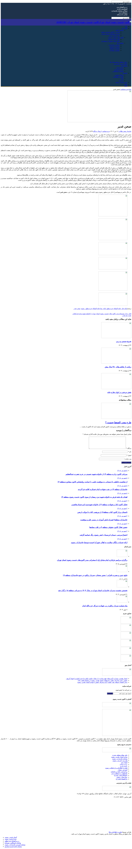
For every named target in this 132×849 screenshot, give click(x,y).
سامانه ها (124, 66)
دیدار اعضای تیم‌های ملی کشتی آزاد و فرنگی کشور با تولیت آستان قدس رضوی (102, 682)
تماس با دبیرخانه (122, 14)
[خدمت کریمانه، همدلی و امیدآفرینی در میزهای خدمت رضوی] (126, 623)
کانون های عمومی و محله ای (110, 41)
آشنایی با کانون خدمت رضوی (110, 32)
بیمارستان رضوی (121, 777)
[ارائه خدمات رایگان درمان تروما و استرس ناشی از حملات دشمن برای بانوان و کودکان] (126, 638)
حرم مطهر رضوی (86, 308)
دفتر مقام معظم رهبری (119, 755)
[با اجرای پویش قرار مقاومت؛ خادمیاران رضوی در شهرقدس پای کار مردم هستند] (126, 631)
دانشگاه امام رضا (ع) (120, 775)
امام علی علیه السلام (120, 308)
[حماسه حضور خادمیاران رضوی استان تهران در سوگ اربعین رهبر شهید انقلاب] (126, 646)
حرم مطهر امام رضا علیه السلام (102, 308)
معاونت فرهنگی (114, 48)
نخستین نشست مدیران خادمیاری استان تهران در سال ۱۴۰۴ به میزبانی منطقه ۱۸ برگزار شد (92, 590)
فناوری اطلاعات (118, 77)
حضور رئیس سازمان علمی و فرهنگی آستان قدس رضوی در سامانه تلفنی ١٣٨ (102, 680)
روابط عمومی (119, 75)
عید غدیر (126, 315)
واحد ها (125, 73)
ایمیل (129, 455)
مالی (121, 78)
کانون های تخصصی (113, 39)
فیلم (126, 86)
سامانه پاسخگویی (117, 71)
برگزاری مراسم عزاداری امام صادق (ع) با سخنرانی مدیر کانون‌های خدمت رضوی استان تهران (92, 560)
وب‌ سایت (128, 459)
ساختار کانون (119, 30)
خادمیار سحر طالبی (124, 131)
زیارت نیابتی (123, 764)
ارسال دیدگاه (97, 131)
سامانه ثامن (119, 67)
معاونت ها (120, 43)
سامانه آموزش (118, 69)
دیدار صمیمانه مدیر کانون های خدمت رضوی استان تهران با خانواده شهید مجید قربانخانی (101, 314)
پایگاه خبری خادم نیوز (120, 64)
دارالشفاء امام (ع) (121, 779)
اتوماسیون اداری (122, 9)
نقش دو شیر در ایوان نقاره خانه (119, 392)
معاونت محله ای (114, 50)
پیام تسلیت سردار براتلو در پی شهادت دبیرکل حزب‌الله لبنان (104, 606)
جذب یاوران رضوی (121, 82)
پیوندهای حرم (123, 12)
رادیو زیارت (123, 766)
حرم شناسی (124, 89)
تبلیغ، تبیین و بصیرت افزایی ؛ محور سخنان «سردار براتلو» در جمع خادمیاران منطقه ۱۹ (95, 575)
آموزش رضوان (122, 770)
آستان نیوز (124, 762)
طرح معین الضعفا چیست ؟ (118, 422)
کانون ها (124, 28)
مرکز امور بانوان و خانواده (119, 771)
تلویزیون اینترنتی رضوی (119, 760)
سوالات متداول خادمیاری (119, 11)
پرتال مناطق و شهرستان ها (118, 62)
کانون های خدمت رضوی (115, 37)
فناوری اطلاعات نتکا (115, 832)
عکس (125, 84)
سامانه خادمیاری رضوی (119, 759)
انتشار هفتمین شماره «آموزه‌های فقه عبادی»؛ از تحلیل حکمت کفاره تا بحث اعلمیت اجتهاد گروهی (96, 678)
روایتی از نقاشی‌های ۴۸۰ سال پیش (118, 367)
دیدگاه (128, 448)
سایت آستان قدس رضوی (119, 757)
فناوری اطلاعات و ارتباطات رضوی (116, 768)
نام (129, 452)
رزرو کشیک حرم (122, 7)
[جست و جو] (130, 2)
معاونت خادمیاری (114, 45)
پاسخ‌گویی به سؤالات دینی (119, 773)
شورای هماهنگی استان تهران (110, 34)
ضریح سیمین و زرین (123, 341)
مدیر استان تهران (114, 35)
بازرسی (121, 80)
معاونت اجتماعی (114, 46)
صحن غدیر (77, 308)
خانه (126, 26)
